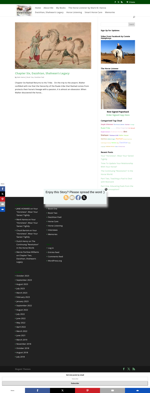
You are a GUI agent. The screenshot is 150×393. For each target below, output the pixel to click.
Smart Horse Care (93, 13)
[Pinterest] (2, 199)
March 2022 (21, 331)
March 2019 (21, 339)
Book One (52, 208)
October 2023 (22, 275)
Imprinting (113, 128)
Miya (118, 143)
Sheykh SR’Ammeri (107, 124)
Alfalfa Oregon (111, 139)
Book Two (30, 77)
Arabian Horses (117, 131)
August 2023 (22, 284)
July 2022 (20, 314)
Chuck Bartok (22, 230)
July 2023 (20, 288)
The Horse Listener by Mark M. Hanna (87, 8)
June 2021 (21, 335)
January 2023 (22, 301)
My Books (61, 8)
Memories (110, 13)
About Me (48, 8)
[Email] (2, 204)
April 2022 (21, 327)
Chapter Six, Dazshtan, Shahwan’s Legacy (42, 73)
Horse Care (53, 221)
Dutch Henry (22, 241)
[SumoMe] (2, 209)
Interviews (53, 230)
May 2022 (20, 322)
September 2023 (24, 280)
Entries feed (53, 252)
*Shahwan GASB (113, 135)
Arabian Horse (110, 146)
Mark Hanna (21, 77)
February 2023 (23, 297)
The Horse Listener (119, 124)
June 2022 (21, 318)
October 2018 (22, 348)
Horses (113, 143)
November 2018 (23, 344)
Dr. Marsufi (132, 128)
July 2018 (20, 356)
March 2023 (21, 292)
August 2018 (22, 352)
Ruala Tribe (105, 128)
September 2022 (24, 305)
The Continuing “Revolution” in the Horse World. (27, 244)
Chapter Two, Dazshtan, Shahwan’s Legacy (26, 258)
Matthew (104, 139)
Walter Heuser (124, 135)
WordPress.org (55, 260)
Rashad (119, 138)
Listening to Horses (106, 143)
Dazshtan (123, 142)
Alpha (116, 146)
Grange (132, 124)
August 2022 (22, 309)
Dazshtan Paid (39, 77)
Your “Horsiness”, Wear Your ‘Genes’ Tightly (27, 212)
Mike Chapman (122, 128)
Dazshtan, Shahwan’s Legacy (49, 13)
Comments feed (55, 256)
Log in (51, 248)
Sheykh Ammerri (105, 132)
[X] (2, 193)
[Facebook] (2, 188)
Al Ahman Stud (121, 146)
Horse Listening (74, 13)
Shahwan (127, 124)
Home (38, 8)
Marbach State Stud (127, 139)
